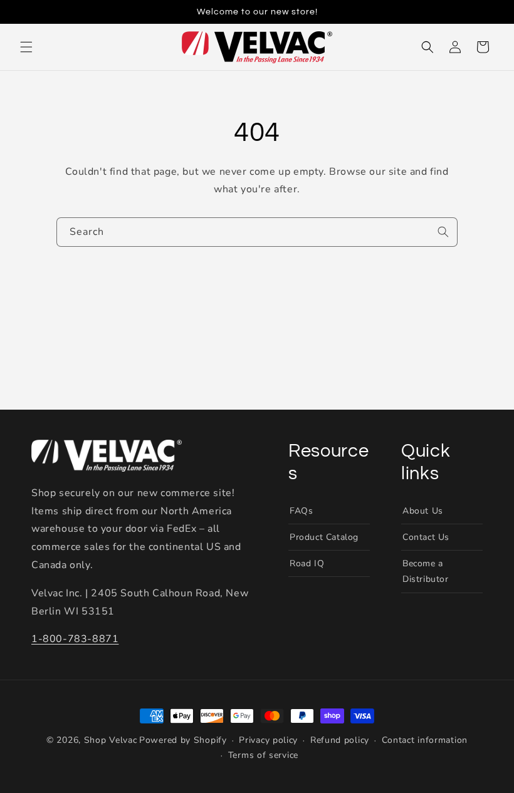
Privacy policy (268, 740)
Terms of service (263, 755)
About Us (422, 511)
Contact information (425, 740)
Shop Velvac (110, 740)
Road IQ (307, 563)
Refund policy (339, 740)
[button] (26, 47)
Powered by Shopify (183, 740)
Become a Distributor (425, 571)
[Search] (443, 232)
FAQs (301, 511)
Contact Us (425, 537)
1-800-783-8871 (74, 639)
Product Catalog (324, 537)
